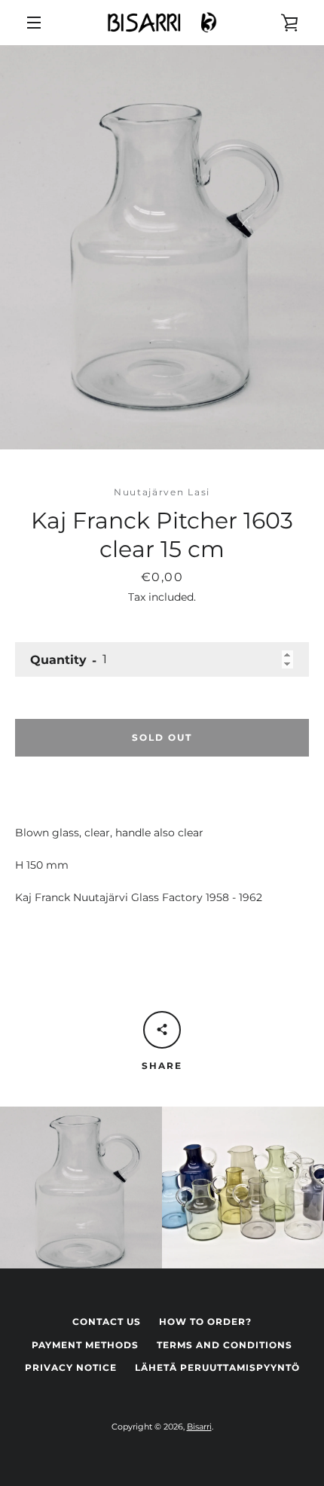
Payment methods (85, 1344)
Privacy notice (71, 1367)
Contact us (106, 1321)
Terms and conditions (224, 1344)
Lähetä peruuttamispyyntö (217, 1367)
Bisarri (199, 1426)
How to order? (205, 1321)
